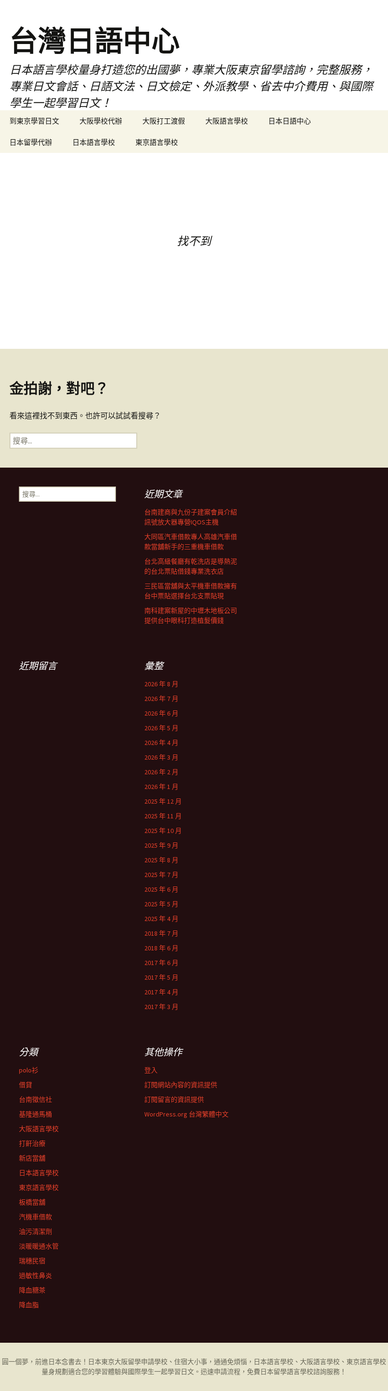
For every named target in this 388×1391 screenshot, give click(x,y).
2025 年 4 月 (161, 918)
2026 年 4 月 (161, 742)
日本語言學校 (93, 142)
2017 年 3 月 (161, 1006)
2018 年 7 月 (161, 933)
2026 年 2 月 (161, 772)
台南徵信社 (35, 1099)
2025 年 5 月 (161, 904)
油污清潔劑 (35, 1231)
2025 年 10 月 (163, 830)
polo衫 (28, 1070)
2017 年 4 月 (161, 992)
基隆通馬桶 (35, 1114)
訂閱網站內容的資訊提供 (180, 1085)
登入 (151, 1070)
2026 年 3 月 (161, 757)
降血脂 (29, 1305)
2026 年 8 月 (161, 684)
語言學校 (300, 1371)
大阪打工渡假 (163, 120)
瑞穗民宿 (32, 1261)
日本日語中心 (289, 120)
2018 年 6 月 (161, 948)
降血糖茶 (32, 1290)
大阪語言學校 (226, 120)
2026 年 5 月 (161, 728)
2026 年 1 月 (161, 786)
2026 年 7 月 (161, 698)
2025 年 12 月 (163, 801)
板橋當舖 (32, 1202)
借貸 (25, 1085)
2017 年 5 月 (161, 977)
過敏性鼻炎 (35, 1275)
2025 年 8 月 (161, 860)
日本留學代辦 (30, 142)
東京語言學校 (156, 142)
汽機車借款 (35, 1217)
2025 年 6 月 (161, 889)
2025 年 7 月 (161, 874)
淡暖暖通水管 (39, 1246)
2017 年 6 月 (161, 962)
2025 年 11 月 (163, 816)
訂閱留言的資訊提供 (174, 1099)
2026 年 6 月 (161, 713)
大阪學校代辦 (100, 120)
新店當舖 (32, 1158)
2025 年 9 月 (161, 845)
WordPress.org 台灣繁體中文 (186, 1114)
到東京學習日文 (34, 120)
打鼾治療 (32, 1143)
